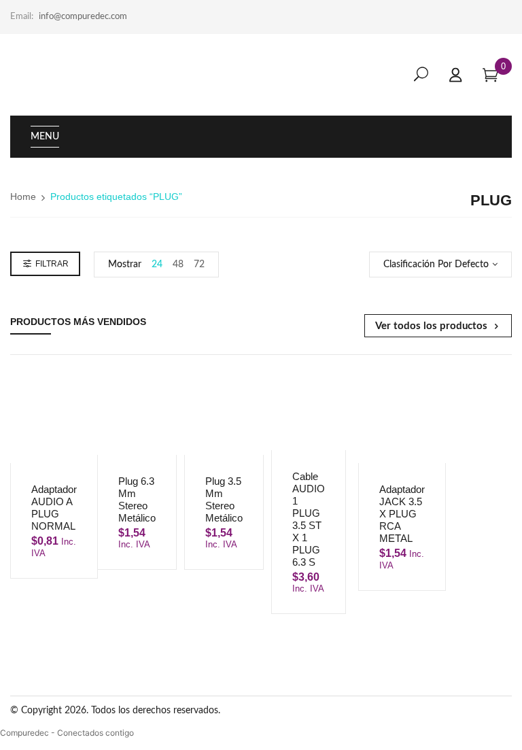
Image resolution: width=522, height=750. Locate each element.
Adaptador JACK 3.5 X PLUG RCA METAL (402, 513)
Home (23, 196)
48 (178, 264)
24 (157, 264)
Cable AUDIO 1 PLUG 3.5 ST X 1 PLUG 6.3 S (308, 519)
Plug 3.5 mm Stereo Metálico (224, 499)
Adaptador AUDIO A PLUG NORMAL (54, 507)
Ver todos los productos (431, 326)
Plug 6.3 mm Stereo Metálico (137, 499)
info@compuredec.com (83, 16)
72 (199, 264)
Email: (21, 16)
